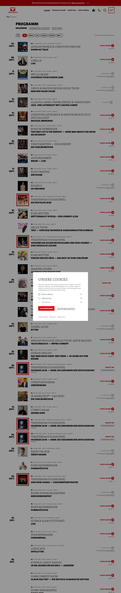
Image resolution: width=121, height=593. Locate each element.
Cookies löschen (43, 317)
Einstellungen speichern (66, 308)
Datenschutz (61, 317)
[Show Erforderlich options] (81, 302)
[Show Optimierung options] (81, 298)
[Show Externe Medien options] (81, 294)
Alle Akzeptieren (46, 308)
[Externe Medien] (39, 294)
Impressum (52, 317)
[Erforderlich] (39, 302)
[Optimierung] (39, 298)
